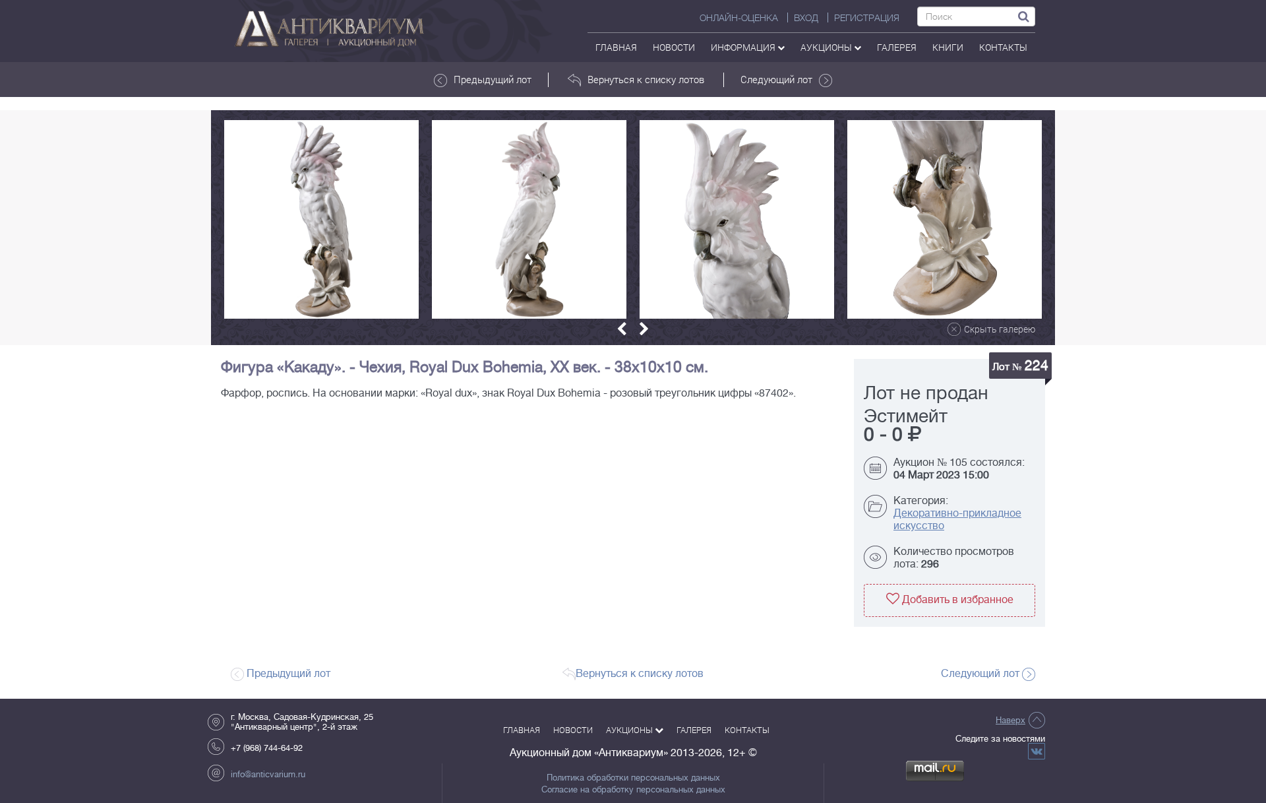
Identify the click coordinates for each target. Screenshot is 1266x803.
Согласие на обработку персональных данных (633, 790)
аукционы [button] (827, 47)
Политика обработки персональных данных (633, 778)
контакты (1003, 47)
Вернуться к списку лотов (646, 79)
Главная (616, 47)
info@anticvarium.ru (268, 774)
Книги (947, 47)
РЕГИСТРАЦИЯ (866, 18)
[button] (622, 329)
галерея (897, 47)
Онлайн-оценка (739, 18)
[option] (321, 219)
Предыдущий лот (492, 79)
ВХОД (806, 18)
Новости (674, 47)
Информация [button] (744, 47)
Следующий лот (776, 79)
